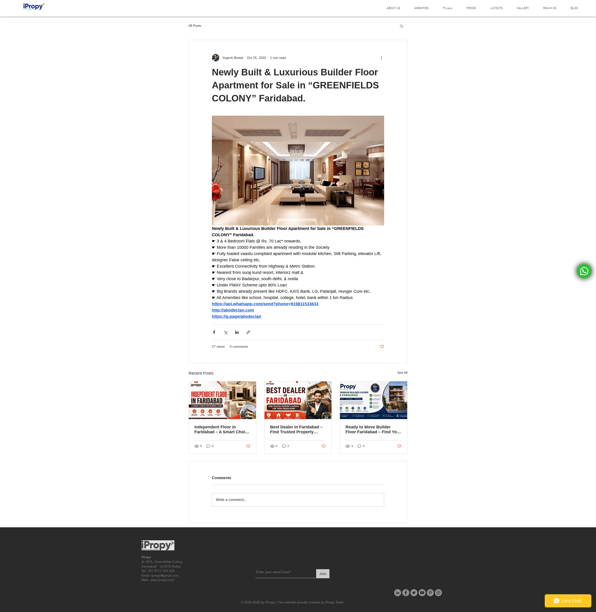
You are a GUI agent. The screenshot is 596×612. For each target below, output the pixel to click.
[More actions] (381, 58)
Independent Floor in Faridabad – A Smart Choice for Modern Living (222, 429)
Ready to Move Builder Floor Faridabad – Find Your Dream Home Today (373, 429)
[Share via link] (248, 332)
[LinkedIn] (397, 592)
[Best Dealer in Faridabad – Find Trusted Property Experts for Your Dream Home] (298, 400)
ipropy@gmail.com (164, 575)
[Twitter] (413, 592)
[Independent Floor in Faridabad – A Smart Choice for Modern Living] (222, 400)
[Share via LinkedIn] (237, 332)
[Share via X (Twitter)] (225, 332)
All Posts (195, 25)
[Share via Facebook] (214, 332)
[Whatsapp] (584, 271)
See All (402, 372)
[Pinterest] (430, 592)
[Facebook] (405, 592)
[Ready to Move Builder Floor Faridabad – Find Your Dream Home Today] (373, 400)
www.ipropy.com (162, 580)
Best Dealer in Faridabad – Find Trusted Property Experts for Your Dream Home (296, 429)
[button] (401, 26)
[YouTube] (422, 592)
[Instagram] (438, 592)
